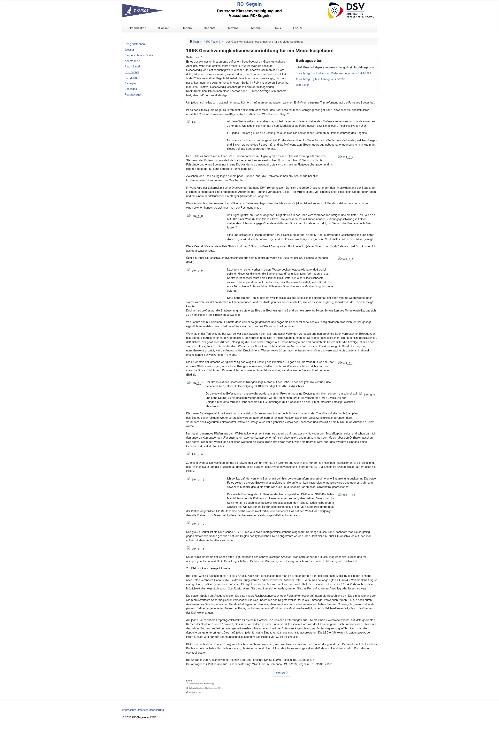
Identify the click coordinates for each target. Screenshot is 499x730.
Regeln (187, 28)
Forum (297, 28)
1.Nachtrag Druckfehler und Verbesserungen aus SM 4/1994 (333, 73)
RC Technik (132, 72)
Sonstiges (131, 89)
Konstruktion (132, 61)
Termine (233, 28)
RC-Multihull (132, 77)
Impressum (129, 710)
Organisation (137, 28)
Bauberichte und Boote (139, 55)
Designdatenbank (135, 44)
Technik (256, 28)
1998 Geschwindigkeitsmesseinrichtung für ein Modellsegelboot (335, 67)
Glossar (129, 49)
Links (277, 28)
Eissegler (130, 83)
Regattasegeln (133, 94)
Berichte (209, 28)
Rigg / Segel (132, 66)
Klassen (164, 28)
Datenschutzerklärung (150, 710)
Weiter (281, 673)
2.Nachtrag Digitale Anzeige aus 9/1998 (320, 79)
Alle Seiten (303, 84)
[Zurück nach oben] (492, 723)
